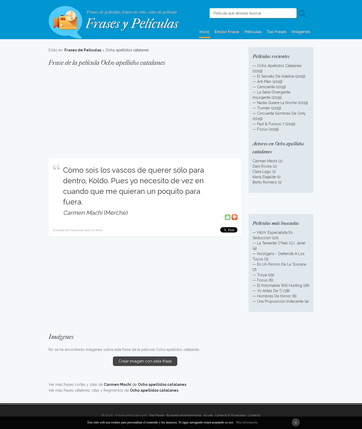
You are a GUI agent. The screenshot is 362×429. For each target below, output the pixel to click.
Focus (262, 129)
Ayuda (208, 415)
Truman (263, 108)
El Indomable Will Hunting (279, 285)
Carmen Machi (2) (267, 161)
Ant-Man (264, 81)
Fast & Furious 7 (270, 124)
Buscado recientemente (183, 415)
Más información (247, 422)
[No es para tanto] (234, 217)
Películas (253, 31)
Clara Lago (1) (264, 171)
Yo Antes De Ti (269, 291)
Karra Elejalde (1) (267, 177)
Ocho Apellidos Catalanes (279, 66)
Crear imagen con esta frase (145, 361)
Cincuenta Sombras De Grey (281, 113)
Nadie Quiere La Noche (277, 103)
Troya (262, 275)
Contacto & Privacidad (230, 415)
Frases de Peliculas (82, 50)
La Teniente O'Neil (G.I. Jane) (281, 243)
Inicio (204, 31)
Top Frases (276, 31)
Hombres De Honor (274, 296)
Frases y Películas (132, 24)
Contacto (254, 415)
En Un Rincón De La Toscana (281, 264)
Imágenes (301, 31)
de (145, 384)
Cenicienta (266, 87)
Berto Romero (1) (267, 182)
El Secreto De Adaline (275, 76)
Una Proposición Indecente (280, 301)
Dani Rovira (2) (265, 166)
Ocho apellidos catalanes (127, 50)
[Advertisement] (144, 110)
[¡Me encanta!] (228, 217)
